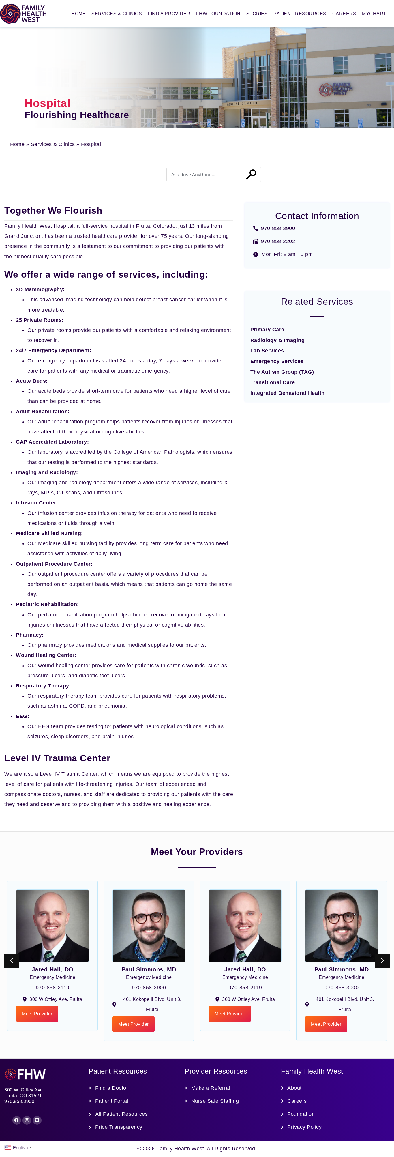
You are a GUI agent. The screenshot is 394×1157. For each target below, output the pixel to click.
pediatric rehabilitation (65, 615)
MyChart (374, 13)
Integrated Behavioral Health (287, 393)
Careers (344, 13)
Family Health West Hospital (39, 226)
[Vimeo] (37, 1120)
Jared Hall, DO (53, 969)
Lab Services (267, 351)
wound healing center (64, 665)
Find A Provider (169, 13)
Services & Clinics (116, 13)
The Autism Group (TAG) (282, 372)
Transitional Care (272, 382)
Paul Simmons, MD (149, 969)
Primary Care (267, 329)
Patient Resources (300, 13)
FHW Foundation (218, 13)
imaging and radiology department (79, 482)
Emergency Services (277, 361)
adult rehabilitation (60, 422)
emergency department (66, 361)
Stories (257, 13)
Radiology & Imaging (277, 340)
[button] (382, 961)
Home (78, 13)
